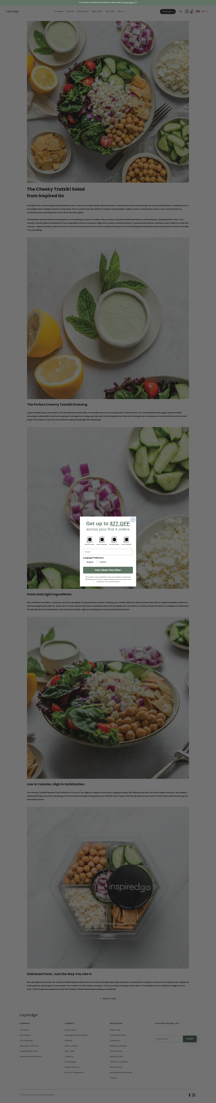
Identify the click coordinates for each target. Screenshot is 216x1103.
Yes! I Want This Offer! (108, 570)
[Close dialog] (133, 520)
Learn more (129, 2)
